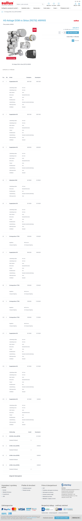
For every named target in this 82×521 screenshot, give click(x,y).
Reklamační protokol (47, 496)
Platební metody (26, 490)
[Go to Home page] (8, 3)
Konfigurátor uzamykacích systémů (10, 8)
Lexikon (58, 5)
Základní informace (7, 492)
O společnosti (6, 494)
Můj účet (75, 5)
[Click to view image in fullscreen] (21, 43)
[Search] (42, 4)
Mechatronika (36, 8)
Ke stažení (54, 5)
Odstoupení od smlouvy (48, 492)
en (77, 1)
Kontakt (4, 490)
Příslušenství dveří (64, 8)
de (75, 1)
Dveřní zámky (47, 8)
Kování (55, 8)
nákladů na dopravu (75, 29)
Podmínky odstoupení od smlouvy (50, 490)
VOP (44, 488)
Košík (79, 5)
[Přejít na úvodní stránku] (2, 11)
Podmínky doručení (27, 488)
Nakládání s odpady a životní (49, 498)
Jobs (4, 496)
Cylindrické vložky (25, 8)
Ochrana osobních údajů (31, 517)
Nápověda (49, 5)
